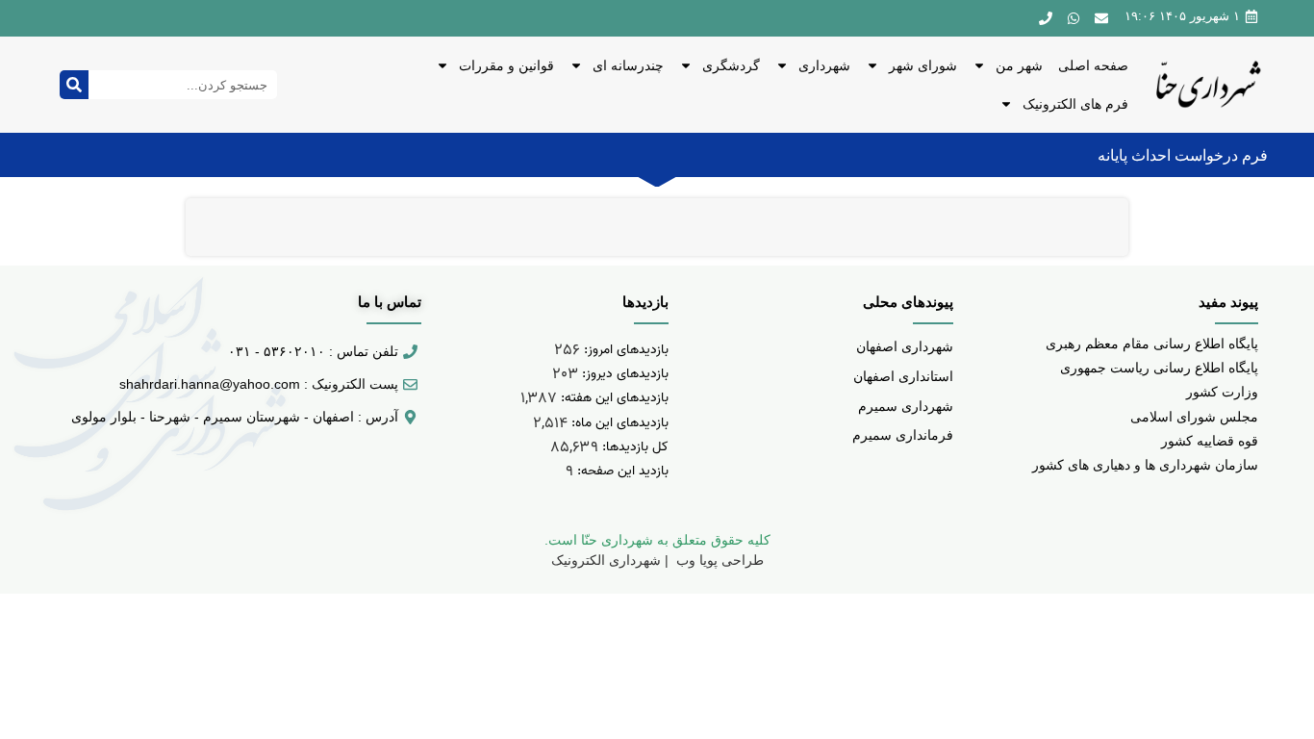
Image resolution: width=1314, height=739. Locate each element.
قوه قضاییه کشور (1209, 440)
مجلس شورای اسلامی (1194, 416)
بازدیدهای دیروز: (623, 374)
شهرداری (824, 65)
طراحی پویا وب (718, 560)
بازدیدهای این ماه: (618, 423)
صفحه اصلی (1093, 65)
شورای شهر (923, 65)
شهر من (1019, 65)
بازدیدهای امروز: (624, 350)
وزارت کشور (1222, 391)
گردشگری (731, 65)
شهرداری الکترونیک (606, 560)
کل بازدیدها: (633, 447)
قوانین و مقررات (506, 65)
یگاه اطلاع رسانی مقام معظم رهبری (1148, 343)
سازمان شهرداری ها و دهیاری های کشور (1145, 464)
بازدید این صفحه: (621, 471)
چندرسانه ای (628, 65)
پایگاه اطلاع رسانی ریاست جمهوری (1159, 367)
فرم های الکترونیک (1075, 104)
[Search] (74, 84)
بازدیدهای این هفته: (613, 398)
